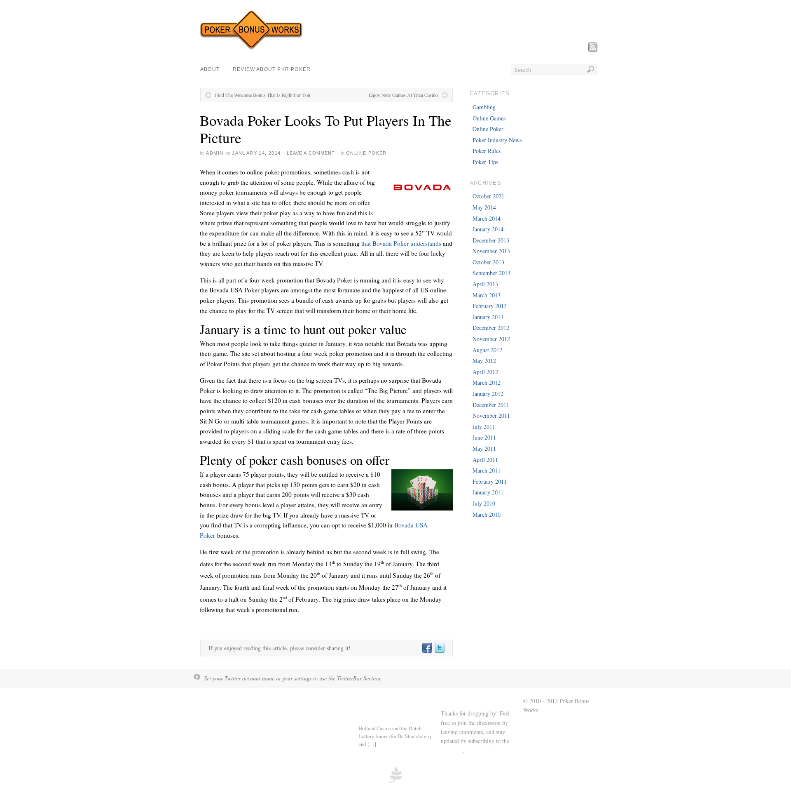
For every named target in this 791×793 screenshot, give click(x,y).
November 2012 (491, 339)
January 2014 (488, 229)
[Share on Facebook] (426, 648)
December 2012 (491, 328)
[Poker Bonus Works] (251, 48)
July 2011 (484, 427)
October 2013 (488, 262)
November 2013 (491, 251)
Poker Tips (485, 162)
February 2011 (490, 481)
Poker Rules (487, 151)
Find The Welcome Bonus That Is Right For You (262, 95)
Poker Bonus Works (228, 701)
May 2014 (484, 207)
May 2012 (484, 361)
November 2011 (491, 415)
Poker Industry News (497, 140)
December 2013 (491, 240)
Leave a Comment (311, 153)
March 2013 (487, 295)
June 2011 (484, 437)
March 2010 (487, 514)
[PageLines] (395, 782)
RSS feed (452, 750)
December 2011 (491, 405)
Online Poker (366, 153)
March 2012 (487, 382)
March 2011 (487, 470)
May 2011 (484, 448)
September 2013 (491, 273)
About (210, 69)
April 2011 (485, 460)
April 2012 (485, 372)
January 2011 (488, 492)
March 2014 (487, 218)
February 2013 (490, 306)
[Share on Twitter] (439, 648)
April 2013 (485, 284)
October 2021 (488, 196)
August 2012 (487, 350)
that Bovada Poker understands (401, 243)
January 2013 (488, 317)
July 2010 (484, 503)
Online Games (489, 118)
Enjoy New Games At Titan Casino (403, 95)
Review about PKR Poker (272, 69)
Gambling (484, 107)
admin (214, 153)
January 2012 (488, 394)
